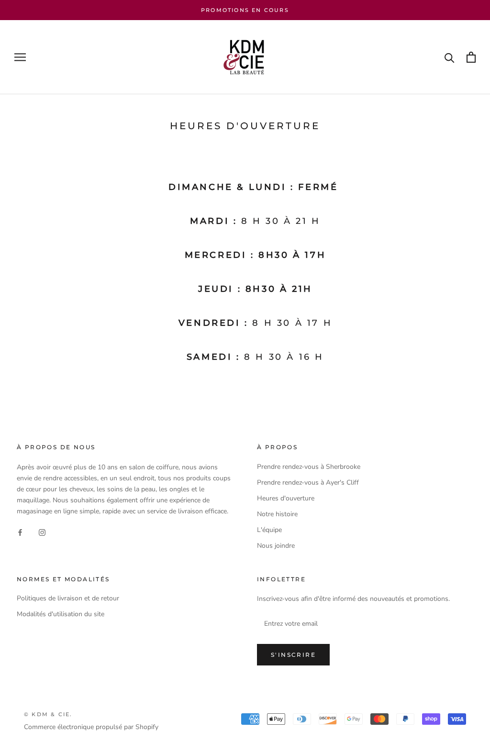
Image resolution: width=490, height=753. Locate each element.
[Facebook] (20, 531)
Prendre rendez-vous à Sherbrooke (308, 466)
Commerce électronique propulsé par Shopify (91, 726)
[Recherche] (450, 57)
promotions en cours (245, 10)
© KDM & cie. (48, 714)
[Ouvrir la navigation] (20, 57)
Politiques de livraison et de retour (68, 598)
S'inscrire (293, 654)
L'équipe (269, 529)
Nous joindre (276, 545)
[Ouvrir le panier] (471, 57)
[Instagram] (42, 531)
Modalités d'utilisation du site (60, 614)
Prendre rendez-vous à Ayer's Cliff (308, 482)
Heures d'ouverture (285, 498)
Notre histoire (277, 514)
